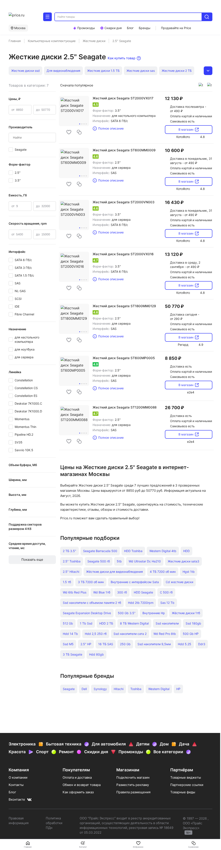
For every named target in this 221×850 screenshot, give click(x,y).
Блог (12, 792)
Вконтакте (17, 799)
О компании (18, 777)
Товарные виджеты (185, 777)
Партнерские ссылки (186, 785)
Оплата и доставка (77, 777)
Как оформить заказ (78, 792)
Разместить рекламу (132, 785)
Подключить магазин (133, 777)
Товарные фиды (182, 792)
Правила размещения (133, 792)
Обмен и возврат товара (82, 785)
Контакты (16, 785)
